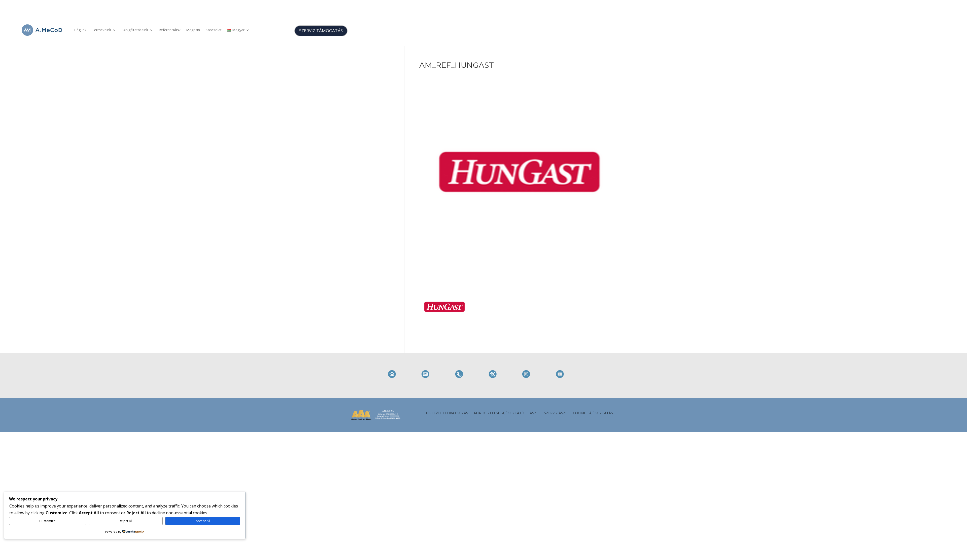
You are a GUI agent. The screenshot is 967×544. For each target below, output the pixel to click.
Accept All (203, 521)
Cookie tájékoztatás (593, 413)
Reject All (125, 521)
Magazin (193, 29)
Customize (47, 521)
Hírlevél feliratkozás (447, 413)
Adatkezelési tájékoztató (499, 413)
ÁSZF (534, 413)
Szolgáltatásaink (135, 29)
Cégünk (80, 29)
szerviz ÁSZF (555, 413)
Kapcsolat (213, 29)
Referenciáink (170, 29)
